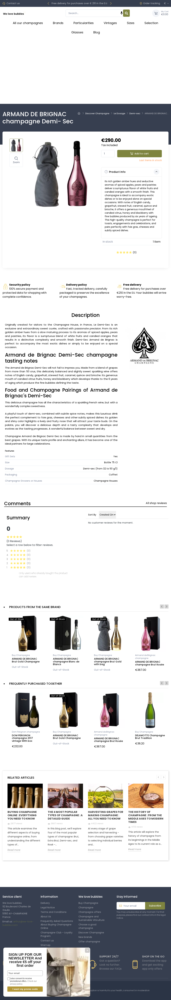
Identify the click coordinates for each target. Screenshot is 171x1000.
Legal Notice (48, 907)
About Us (46, 916)
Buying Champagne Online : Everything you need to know (22, 815)
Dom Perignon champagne (26, 731)
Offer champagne (89, 941)
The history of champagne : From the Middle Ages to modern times (145, 817)
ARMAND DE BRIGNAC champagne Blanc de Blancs (66, 661)
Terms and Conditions (53, 912)
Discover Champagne (91, 932)
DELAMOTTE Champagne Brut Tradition (150, 737)
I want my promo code (25, 989)
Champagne (85, 907)
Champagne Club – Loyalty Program (56, 934)
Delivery (45, 903)
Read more (14, 850)
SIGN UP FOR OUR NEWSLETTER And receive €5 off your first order (25, 960)
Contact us (13, 3)
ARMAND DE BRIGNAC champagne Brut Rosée (149, 663)
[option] (27, 643)
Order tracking (151, 3)
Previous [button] (162, 607)
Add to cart (141, 153)
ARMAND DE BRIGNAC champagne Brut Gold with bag (107, 661)
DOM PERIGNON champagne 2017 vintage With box (22, 738)
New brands (85, 937)
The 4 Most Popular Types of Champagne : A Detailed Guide (65, 815)
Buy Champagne (21, 655)
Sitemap (45, 945)
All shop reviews (156, 503)
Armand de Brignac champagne (145, 657)
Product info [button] (117, 172)
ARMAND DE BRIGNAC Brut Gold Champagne (26, 660)
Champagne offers (89, 912)
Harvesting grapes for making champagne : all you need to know (105, 815)
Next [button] (166, 607)
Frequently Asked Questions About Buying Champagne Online (57, 924)
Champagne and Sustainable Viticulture (91, 918)
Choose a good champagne (87, 926)
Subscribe (155, 905)
